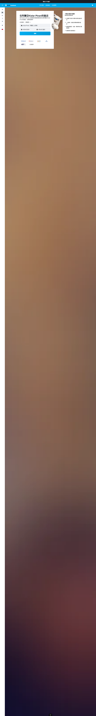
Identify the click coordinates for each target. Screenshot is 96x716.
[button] (94, 1)
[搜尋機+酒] (2, 18)
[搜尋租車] (2, 15)
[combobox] (25, 22)
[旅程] (2, 25)
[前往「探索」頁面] (2, 21)
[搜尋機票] (2, 9)
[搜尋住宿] (2, 12)
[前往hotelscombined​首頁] (10, 5)
